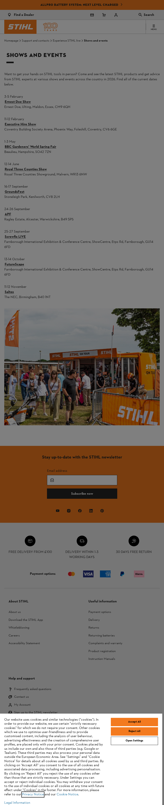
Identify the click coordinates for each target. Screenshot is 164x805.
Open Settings (135, 741)
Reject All (134, 731)
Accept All (134, 722)
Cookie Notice (67, 794)
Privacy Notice (33, 794)
